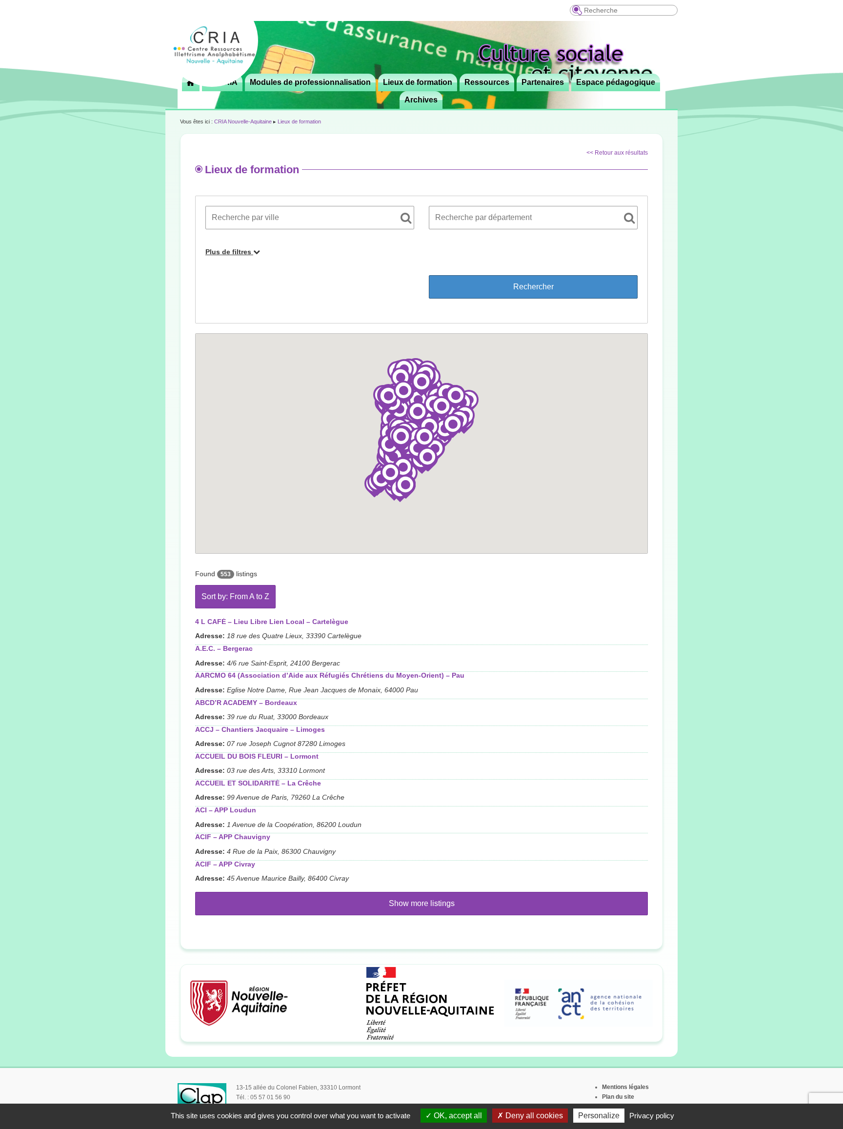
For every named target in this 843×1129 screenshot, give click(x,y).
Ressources (486, 82)
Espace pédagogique (615, 82)
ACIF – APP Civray (225, 864)
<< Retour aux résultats (617, 152)
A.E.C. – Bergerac (224, 648)
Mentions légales (625, 1087)
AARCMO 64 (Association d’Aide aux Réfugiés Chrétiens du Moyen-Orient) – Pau (329, 675)
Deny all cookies (533, 1115)
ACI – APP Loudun (225, 810)
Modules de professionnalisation (310, 82)
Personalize (599, 1115)
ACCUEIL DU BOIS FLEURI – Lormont (257, 756)
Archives (421, 100)
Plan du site (618, 1096)
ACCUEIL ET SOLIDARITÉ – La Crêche (258, 783)
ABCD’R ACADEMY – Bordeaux (246, 702)
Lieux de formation (417, 82)
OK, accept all (457, 1115)
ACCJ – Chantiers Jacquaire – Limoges (260, 729)
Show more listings (422, 903)
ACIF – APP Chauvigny (232, 837)
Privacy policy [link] (651, 1115)
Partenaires (543, 82)
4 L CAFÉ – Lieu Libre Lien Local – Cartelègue (271, 621)
